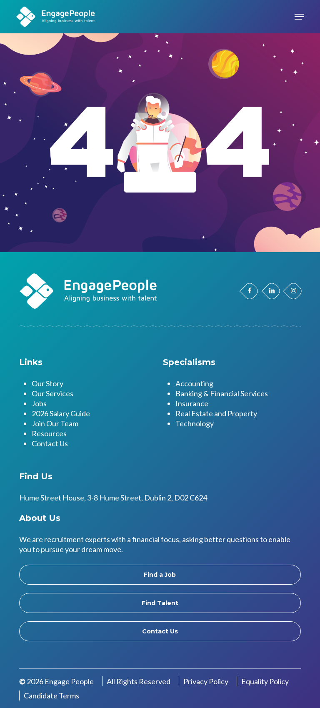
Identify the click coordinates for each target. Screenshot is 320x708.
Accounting (194, 383)
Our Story (47, 383)
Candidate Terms (51, 695)
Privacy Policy (205, 681)
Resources (49, 433)
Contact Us (50, 443)
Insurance (191, 403)
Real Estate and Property (216, 413)
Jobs (39, 403)
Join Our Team (55, 423)
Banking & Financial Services (221, 393)
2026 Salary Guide (61, 413)
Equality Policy (265, 681)
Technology (194, 423)
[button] (299, 17)
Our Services (52, 393)
